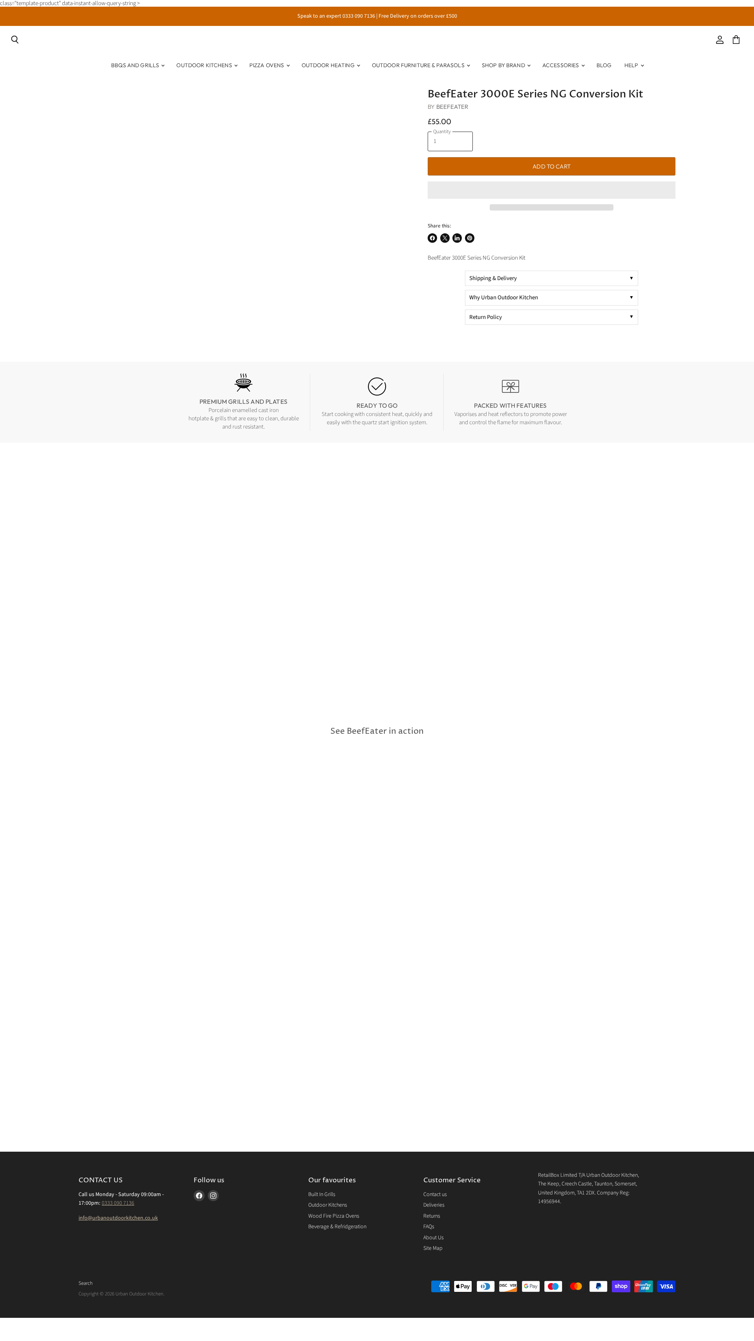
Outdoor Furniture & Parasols (419, 65)
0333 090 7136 (118, 1203)
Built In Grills (321, 1194)
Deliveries (434, 1205)
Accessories (561, 65)
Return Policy (485, 317)
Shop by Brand (504, 65)
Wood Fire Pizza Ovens (333, 1216)
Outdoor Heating (329, 65)
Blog (604, 65)
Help (632, 65)
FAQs (428, 1227)
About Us (433, 1238)
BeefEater (452, 106)
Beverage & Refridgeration (337, 1227)
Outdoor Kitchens (204, 65)
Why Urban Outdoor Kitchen (503, 297)
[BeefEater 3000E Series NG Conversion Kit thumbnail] (98, 110)
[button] (551, 190)
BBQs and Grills (135, 65)
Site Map (433, 1248)
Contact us (435, 1194)
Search (86, 1283)
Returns (431, 1216)
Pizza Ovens (267, 65)
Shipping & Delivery (493, 278)
